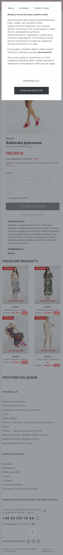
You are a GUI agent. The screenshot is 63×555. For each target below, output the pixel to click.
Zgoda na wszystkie (31, 90)
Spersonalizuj (31, 81)
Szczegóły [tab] (24, 8)
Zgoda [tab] (11, 8)
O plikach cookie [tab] (41, 8)
